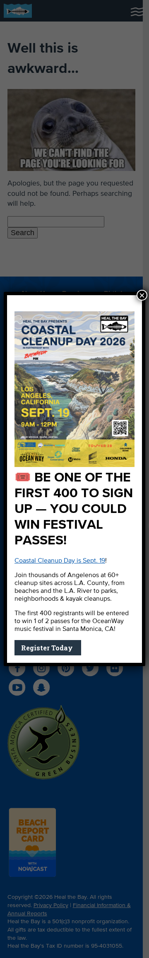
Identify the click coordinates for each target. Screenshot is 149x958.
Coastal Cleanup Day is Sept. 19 (59, 561)
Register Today (47, 647)
